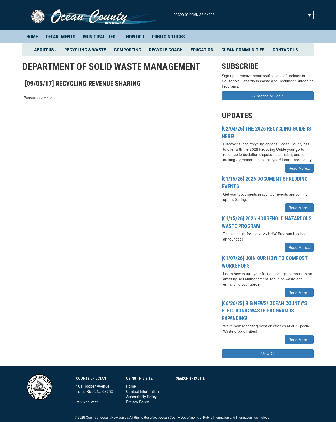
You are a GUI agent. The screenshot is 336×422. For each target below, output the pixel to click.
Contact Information (142, 391)
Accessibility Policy (141, 396)
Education (202, 50)
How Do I (135, 36)
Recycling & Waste (85, 50)
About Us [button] (44, 50)
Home (32, 36)
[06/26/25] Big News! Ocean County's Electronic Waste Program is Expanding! (264, 310)
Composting (127, 50)
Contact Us (285, 50)
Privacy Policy (137, 401)
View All (267, 353)
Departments (60, 36)
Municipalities (99, 36)
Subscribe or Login (268, 95)
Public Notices (168, 36)
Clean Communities (243, 50)
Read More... (299, 168)
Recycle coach (166, 50)
